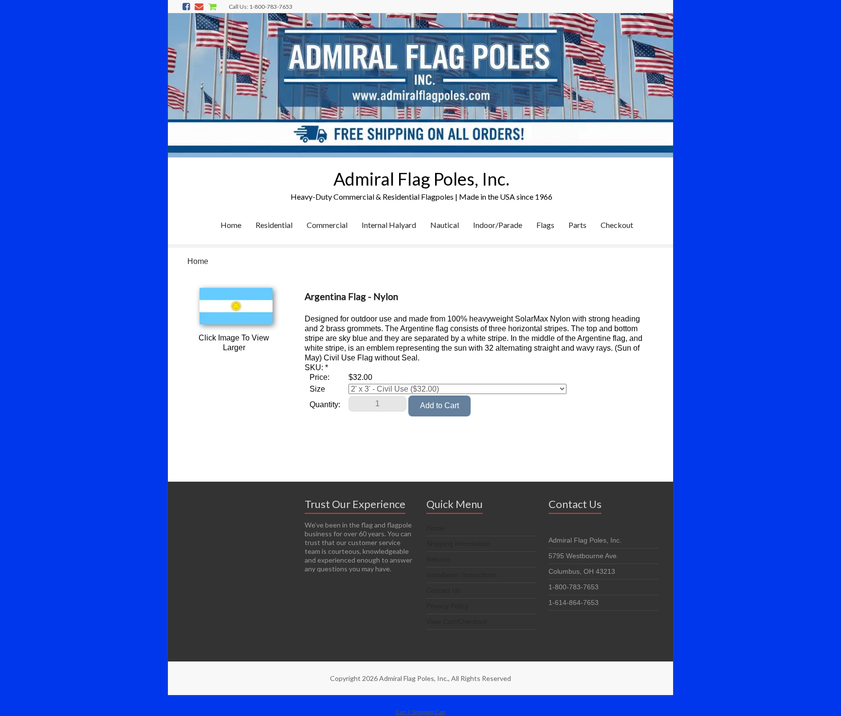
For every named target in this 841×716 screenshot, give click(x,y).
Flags (545, 224)
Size (317, 389)
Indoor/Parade (497, 224)
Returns (438, 559)
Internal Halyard (389, 224)
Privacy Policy (447, 606)
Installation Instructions (461, 575)
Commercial (327, 224)
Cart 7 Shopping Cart (420, 712)
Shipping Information (458, 543)
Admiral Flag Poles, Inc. (421, 178)
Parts (577, 224)
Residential (274, 224)
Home (230, 224)
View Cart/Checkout (456, 621)
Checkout (617, 224)
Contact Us (443, 590)
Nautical (444, 224)
